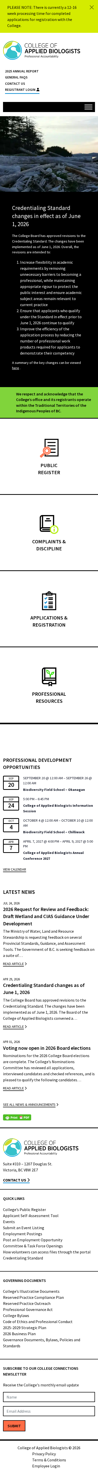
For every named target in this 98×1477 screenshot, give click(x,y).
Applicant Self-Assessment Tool (31, 1215)
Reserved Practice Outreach (27, 1303)
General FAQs (16, 77)
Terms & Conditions (49, 1459)
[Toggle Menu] (88, 106)
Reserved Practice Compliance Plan (33, 1297)
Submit (14, 1425)
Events (9, 1221)
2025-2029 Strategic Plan (24, 1327)
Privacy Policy (44, 1453)
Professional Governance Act (28, 1309)
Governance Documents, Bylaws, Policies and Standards (41, 1342)
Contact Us (15, 84)
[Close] (92, 7)
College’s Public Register (24, 1209)
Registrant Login (20, 90)
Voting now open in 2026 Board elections (47, 1048)
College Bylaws (16, 1315)
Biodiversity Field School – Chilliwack (54, 832)
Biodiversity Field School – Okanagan (54, 789)
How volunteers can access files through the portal (47, 1251)
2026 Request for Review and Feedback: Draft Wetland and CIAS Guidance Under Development (46, 916)
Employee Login (46, 1465)
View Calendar (14, 869)
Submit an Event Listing (23, 1227)
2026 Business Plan (19, 1333)
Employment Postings (22, 1233)
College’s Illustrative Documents (31, 1291)
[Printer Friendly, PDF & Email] (17, 1117)
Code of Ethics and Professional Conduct (38, 1321)
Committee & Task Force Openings (33, 1245)
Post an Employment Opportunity (32, 1239)
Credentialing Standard (23, 1257)
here (15, 368)
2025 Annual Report (22, 71)
